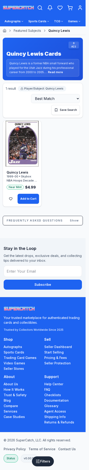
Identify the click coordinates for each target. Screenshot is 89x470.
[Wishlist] (60, 8)
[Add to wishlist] (11, 199)
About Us (11, 384)
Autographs (13, 347)
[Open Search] (40, 8)
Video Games (14, 363)
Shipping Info (55, 417)
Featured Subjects (27, 30)
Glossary (51, 406)
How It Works (14, 389)
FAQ (47, 389)
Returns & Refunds (59, 422)
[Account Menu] (80, 8)
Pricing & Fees (55, 358)
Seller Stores (14, 369)
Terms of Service (42, 449)
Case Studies (14, 417)
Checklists (52, 395)
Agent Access (55, 411)
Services (10, 411)
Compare (11, 406)
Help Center (53, 384)
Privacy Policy (15, 449)
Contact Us (67, 449)
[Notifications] (50, 8)
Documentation (56, 400)
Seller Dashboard (58, 347)
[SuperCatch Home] (18, 7)
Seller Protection (57, 363)
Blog (7, 400)
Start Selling (54, 352)
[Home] (4, 30)
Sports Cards (14, 352)
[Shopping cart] (70, 8)
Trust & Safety (15, 395)
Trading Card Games (20, 358)
